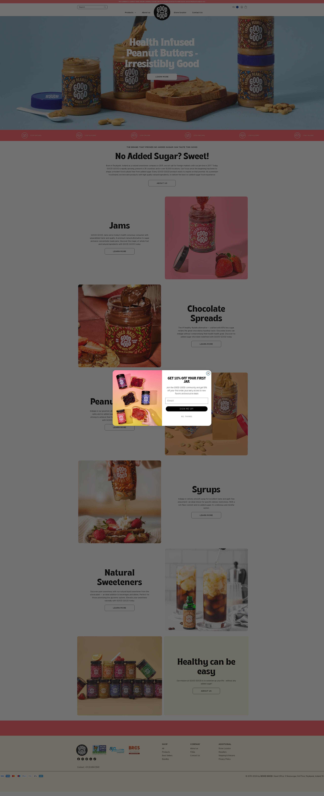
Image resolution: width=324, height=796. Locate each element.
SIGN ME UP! (187, 409)
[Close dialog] (208, 373)
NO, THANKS (186, 416)
